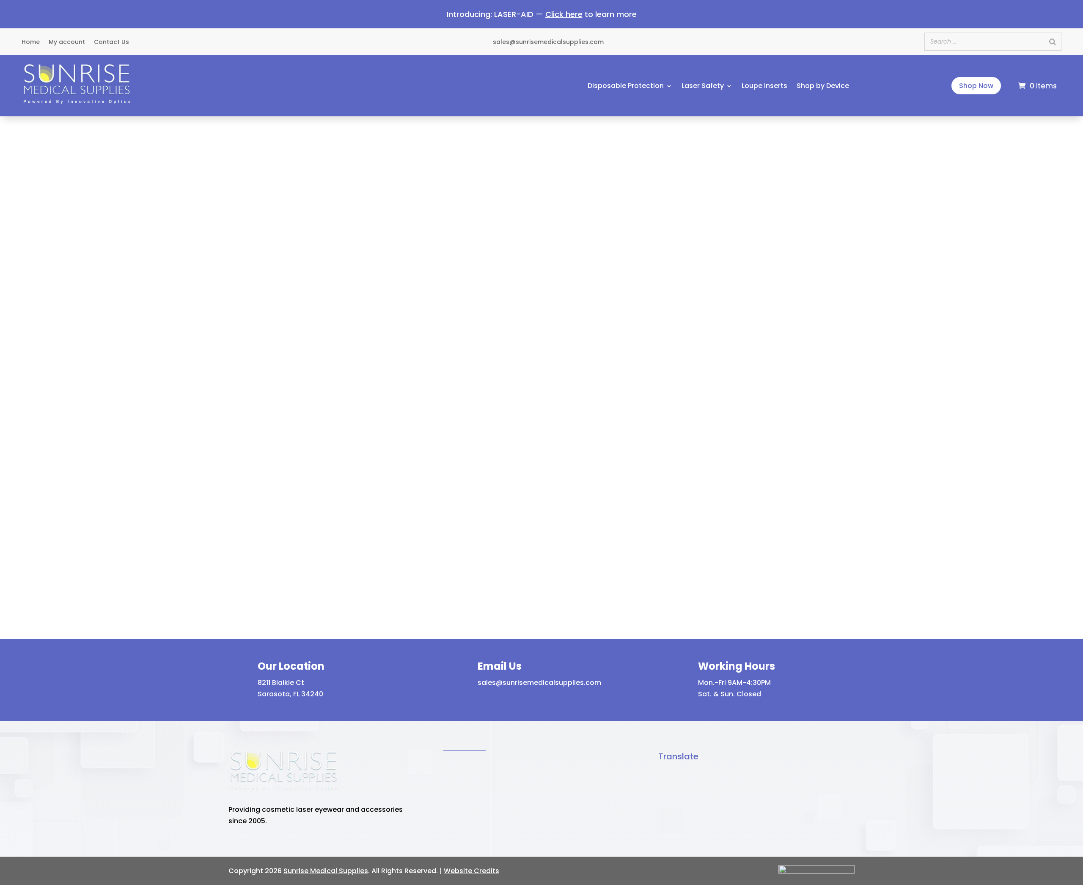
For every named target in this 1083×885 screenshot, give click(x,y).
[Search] (1052, 41)
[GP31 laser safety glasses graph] (761, 417)
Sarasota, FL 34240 (290, 694)
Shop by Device (823, 87)
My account (67, 42)
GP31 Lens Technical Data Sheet (723, 447)
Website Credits (471, 871)
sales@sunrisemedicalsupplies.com (539, 682)
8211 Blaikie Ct (281, 682)
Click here (564, 14)
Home (31, 42)
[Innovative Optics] (77, 105)
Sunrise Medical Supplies (325, 871)
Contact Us (111, 42)
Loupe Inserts (764, 87)
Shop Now (976, 86)
